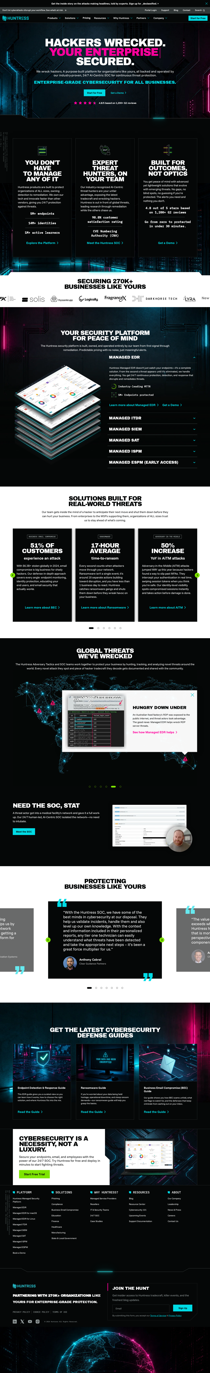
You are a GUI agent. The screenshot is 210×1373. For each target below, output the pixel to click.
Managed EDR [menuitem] (19, 1207)
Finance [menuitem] (55, 1221)
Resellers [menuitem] (94, 1204)
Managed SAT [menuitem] (19, 1235)
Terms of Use (59, 1312)
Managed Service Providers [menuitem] (103, 1198)
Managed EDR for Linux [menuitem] (24, 1218)
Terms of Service (158, 1315)
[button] (198, 18)
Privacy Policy (21, 1312)
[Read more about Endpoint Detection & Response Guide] (42, 1082)
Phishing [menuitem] (56, 1198)
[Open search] (204, 10)
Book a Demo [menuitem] (19, 1252)
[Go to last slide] (12, 575)
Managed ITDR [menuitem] (20, 1224)
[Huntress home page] (56, 1286)
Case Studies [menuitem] (96, 1221)
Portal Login (151, 10)
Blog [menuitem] (131, 1198)
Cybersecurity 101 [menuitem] (138, 1209)
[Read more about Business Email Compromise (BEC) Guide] (168, 1082)
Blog (176, 10)
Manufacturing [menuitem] (58, 1232)
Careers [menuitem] (171, 1215)
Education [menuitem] (56, 1215)
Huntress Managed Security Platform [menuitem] (26, 1200)
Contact (186, 10)
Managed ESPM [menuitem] (20, 1247)
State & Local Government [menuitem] (64, 1238)
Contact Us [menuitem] (173, 1221)
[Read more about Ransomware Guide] (105, 1082)
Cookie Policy (41, 1312)
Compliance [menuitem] (57, 1204)
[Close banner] (206, 3)
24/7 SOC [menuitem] (94, 1215)
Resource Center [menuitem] (137, 1204)
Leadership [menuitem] (173, 1204)
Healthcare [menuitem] (57, 1227)
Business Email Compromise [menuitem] (65, 1209)
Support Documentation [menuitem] (140, 1221)
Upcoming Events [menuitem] (137, 1215)
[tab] (90, 787)
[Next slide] (197, 575)
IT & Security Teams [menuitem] (99, 1209)
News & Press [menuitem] (174, 1209)
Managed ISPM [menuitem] (20, 1241)
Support (165, 10)
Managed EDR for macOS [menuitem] (25, 1213)
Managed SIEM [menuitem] (20, 1230)
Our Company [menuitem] (174, 1198)
